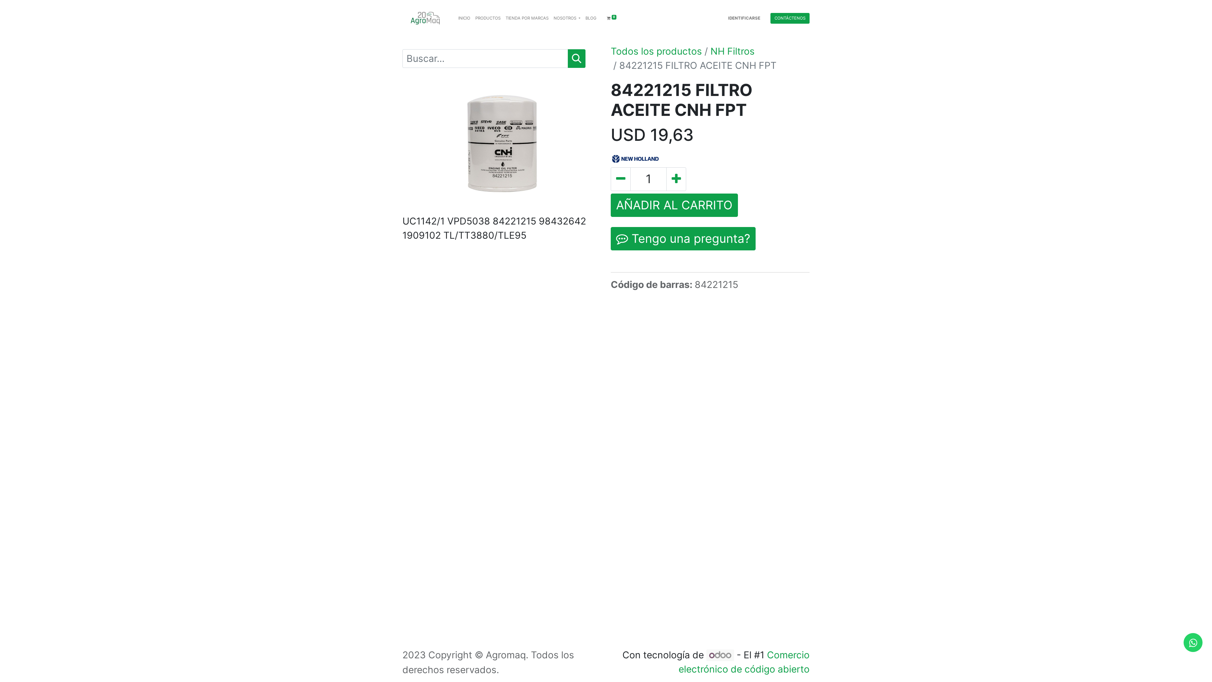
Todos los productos (656, 51)
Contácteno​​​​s (790, 18)
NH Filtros (732, 51)
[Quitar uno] (621, 179)
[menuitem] (464, 18)
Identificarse (744, 18)
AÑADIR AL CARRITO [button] (674, 205)
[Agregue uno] (676, 179)
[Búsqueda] (576, 58)
